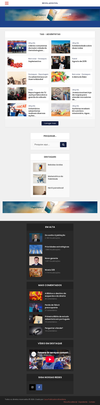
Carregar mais (50, 123)
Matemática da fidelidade (55, 177)
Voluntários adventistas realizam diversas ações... (36, 112)
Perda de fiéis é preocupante (52, 306)
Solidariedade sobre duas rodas (82, 46)
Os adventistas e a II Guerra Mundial (37, 78)
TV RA (30, 90)
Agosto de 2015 (79, 61)
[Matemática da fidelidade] (40, 178)
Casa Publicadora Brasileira (55, 399)
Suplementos (34, 61)
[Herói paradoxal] (40, 190)
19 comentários (51, 322)
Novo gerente (51, 258)
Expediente (83, 402)
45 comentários (51, 299)
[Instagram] (32, 387)
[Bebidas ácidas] (40, 167)
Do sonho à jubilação (55, 235)
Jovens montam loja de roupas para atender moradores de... (81, 96)
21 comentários (51, 310)
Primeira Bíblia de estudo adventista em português (57, 317)
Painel (74, 58)
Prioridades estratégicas (57, 246)
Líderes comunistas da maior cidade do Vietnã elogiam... (37, 48)
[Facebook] (39, 387)
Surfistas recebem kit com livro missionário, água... (81, 111)
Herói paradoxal (56, 188)
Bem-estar (32, 58)
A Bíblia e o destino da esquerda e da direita (55, 294)
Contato (92, 402)
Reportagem (43, 74)
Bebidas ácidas (55, 164)
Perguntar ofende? (54, 328)
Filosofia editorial (70, 402)
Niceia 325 (50, 270)
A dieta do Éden (79, 77)
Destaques (42, 58)
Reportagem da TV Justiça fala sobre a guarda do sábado (37, 94)
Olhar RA (31, 43)
